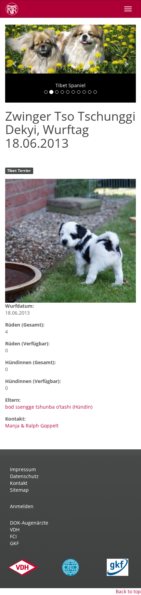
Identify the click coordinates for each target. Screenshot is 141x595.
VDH (15, 529)
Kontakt (18, 483)
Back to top (128, 591)
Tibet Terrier (19, 170)
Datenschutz (24, 476)
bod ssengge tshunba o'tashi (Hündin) (48, 407)
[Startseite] (14, 8)
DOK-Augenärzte (29, 522)
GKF (14, 543)
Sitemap (19, 490)
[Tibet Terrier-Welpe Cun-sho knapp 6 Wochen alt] (70, 241)
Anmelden (22, 506)
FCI (13, 536)
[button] (15, 64)
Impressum (23, 469)
